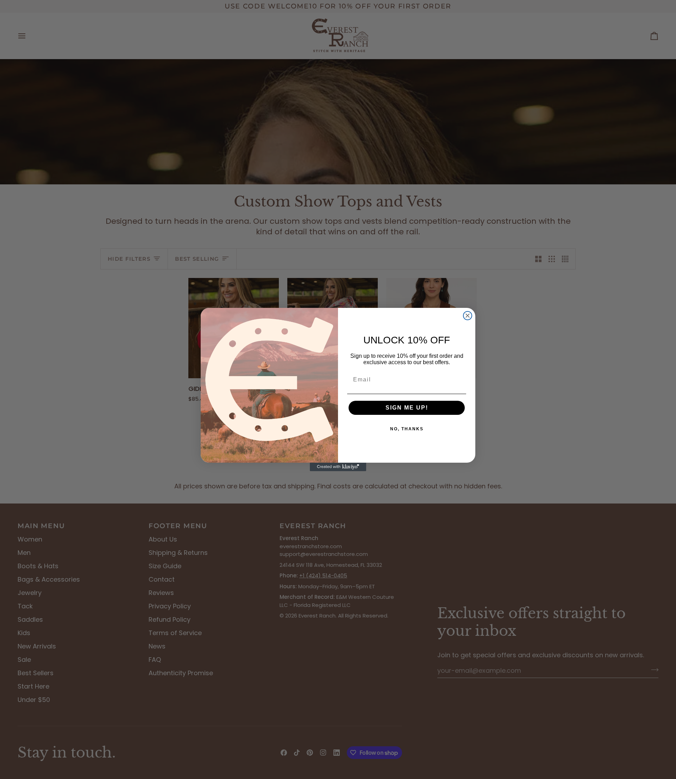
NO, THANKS (407, 428)
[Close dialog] (467, 315)
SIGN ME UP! (407, 408)
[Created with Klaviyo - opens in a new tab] (338, 467)
